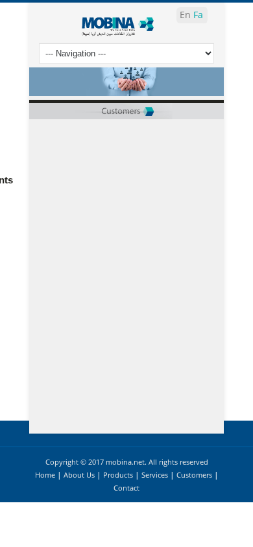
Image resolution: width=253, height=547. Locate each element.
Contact (126, 488)
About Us (79, 475)
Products (118, 475)
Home (45, 475)
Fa (198, 14)
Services (154, 475)
